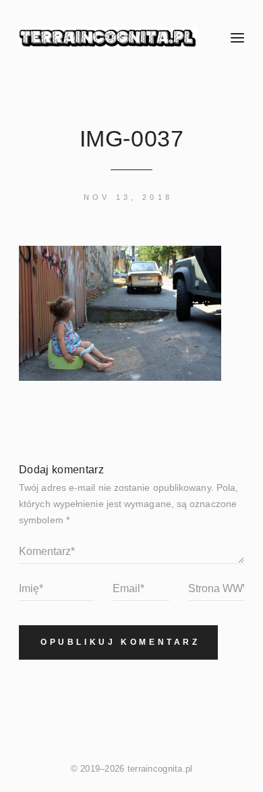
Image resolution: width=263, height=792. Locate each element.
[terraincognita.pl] (109, 38)
